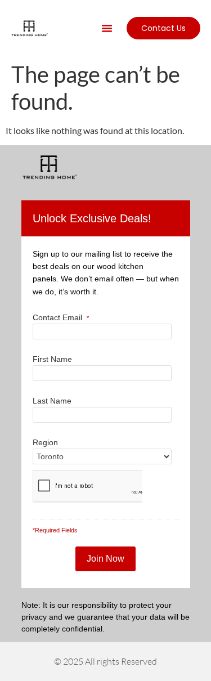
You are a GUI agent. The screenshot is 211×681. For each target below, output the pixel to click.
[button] (106, 28)
